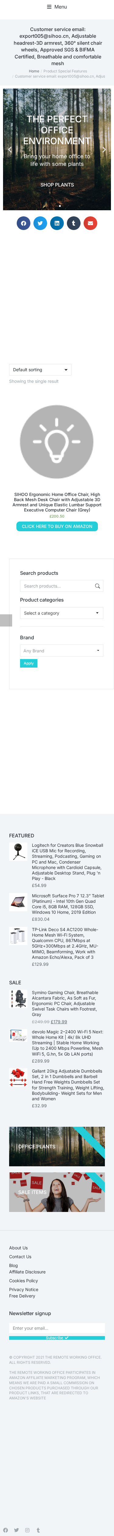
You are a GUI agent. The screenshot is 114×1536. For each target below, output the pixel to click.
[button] (57, 6)
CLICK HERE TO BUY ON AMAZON (57, 526)
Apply (29, 663)
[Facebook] (5, 1530)
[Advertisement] (57, 746)
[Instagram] (27, 1530)
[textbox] (41, 613)
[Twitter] (16, 1530)
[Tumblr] (38, 1530)
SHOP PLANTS (57, 185)
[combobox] (61, 613)
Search (97, 586)
